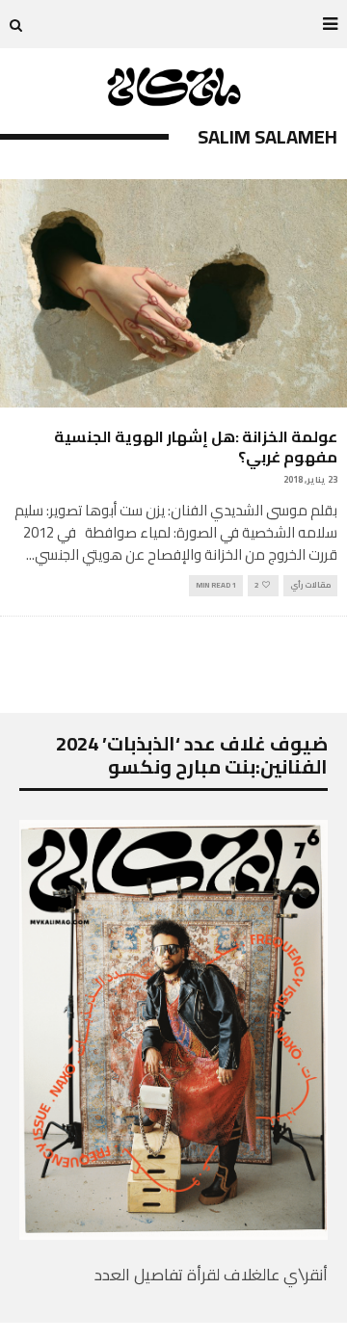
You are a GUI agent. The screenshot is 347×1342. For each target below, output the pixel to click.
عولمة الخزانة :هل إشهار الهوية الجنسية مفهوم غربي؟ (195, 446)
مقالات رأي (310, 585)
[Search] (16, 24)
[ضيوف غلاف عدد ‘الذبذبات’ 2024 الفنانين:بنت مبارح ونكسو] (173, 1234)
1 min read (216, 585)
